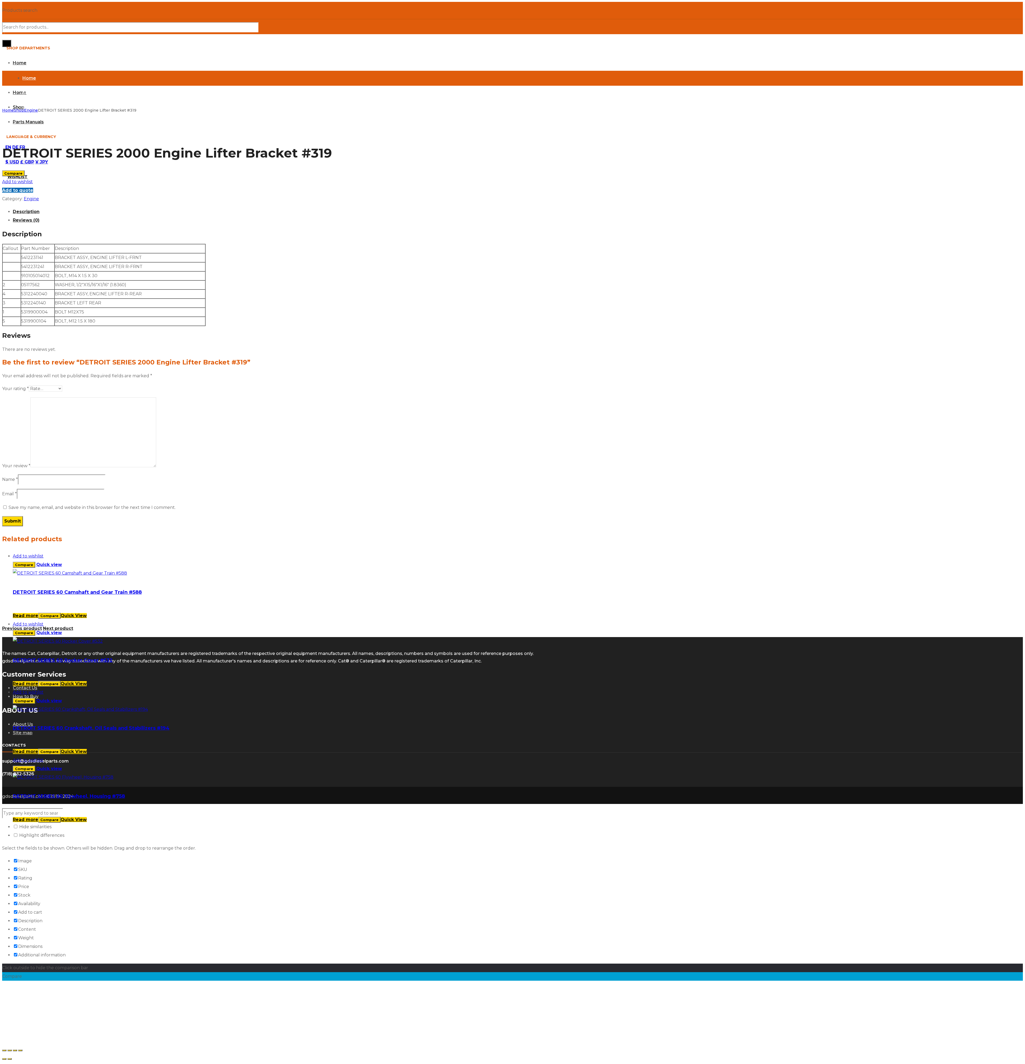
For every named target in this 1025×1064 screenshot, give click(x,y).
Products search (19, 10)
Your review (16, 465)
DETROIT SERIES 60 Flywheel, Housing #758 (69, 796)
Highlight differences (41, 835)
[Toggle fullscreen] (15, 1050)
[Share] (9, 1050)
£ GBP (27, 161)
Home (8, 110)
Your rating (15, 388)
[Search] (6, 43)
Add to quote (17, 190)
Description (26, 211)
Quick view (49, 564)
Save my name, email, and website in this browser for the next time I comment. (92, 507)
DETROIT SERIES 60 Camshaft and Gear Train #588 (77, 592)
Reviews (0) (26, 220)
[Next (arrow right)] (9, 1059)
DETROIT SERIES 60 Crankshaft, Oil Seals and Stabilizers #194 (91, 728)
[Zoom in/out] (20, 1050)
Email (9, 493)
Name (10, 479)
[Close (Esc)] (4, 1050)
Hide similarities (35, 826)
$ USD (12, 161)
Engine (31, 110)
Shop (19, 110)
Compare (13, 173)
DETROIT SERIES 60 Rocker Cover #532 (63, 660)
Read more (25, 615)
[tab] (518, 211)
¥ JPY (41, 161)
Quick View (74, 615)
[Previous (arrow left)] (4, 1059)
